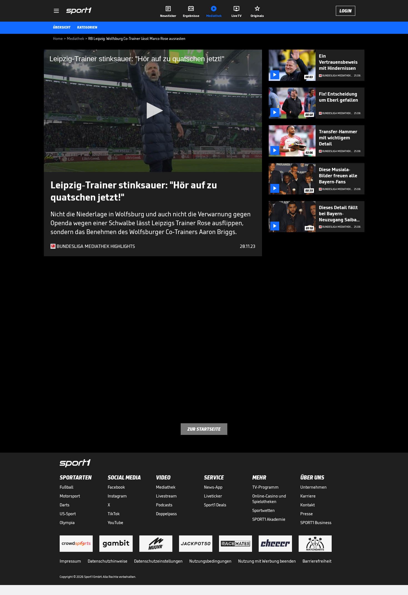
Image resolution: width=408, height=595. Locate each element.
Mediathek (165, 487)
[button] (153, 110)
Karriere (308, 496)
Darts (64, 504)
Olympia (67, 522)
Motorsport (70, 496)
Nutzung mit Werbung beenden (267, 561)
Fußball (66, 487)
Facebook (116, 487)
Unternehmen (313, 487)
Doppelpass (166, 513)
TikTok (114, 513)
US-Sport (68, 513)
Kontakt (307, 504)
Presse (306, 513)
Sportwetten (263, 510)
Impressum (70, 561)
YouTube (115, 522)
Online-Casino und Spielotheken (269, 498)
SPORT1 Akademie (268, 519)
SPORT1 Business (315, 522)
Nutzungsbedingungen (210, 561)
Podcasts (164, 504)
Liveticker (213, 496)
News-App (213, 487)
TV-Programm (265, 487)
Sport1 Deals (215, 504)
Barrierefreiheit (317, 561)
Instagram (117, 496)
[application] (153, 111)
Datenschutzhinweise (107, 561)
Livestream (166, 496)
